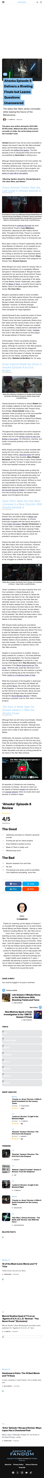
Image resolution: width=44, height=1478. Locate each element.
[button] (3, 2)
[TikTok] (30, 1473)
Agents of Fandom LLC (24, 1458)
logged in (15, 982)
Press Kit (22, 1467)
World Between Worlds (20, 696)
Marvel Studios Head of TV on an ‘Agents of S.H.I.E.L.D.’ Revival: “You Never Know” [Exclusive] (20, 1318)
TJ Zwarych (22, 919)
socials (22, 789)
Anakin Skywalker (14, 524)
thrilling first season (21, 150)
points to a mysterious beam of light (21, 675)
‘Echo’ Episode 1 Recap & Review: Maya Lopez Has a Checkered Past (21, 1429)
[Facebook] (13, 1473)
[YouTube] (26, 1473)
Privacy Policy (18, 1464)
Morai (15, 686)
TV (5, 74)
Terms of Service (31, 1464)
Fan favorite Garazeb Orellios (13, 490)
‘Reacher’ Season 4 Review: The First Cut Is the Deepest (25, 1133)
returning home (25, 455)
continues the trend (24, 226)
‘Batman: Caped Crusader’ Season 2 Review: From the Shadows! (26, 1171)
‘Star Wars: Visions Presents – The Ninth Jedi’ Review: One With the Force (26, 1220)
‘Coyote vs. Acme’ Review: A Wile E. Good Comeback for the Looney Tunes (27, 1101)
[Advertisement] (22, 31)
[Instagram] (22, 1473)
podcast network (11, 792)
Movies (14, 1097)
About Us (8, 1464)
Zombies (36, 330)
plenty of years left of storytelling (15, 173)
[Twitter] (17, 1473)
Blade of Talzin (14, 284)
